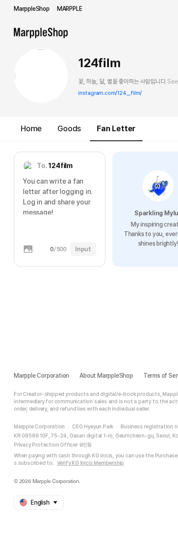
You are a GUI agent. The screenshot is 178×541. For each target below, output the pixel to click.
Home (31, 128)
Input (83, 249)
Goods (69, 128)
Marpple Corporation (41, 375)
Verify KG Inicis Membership (90, 463)
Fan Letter (116, 128)
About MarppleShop (106, 375)
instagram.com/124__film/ (110, 93)
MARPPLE (70, 8)
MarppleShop (32, 8)
